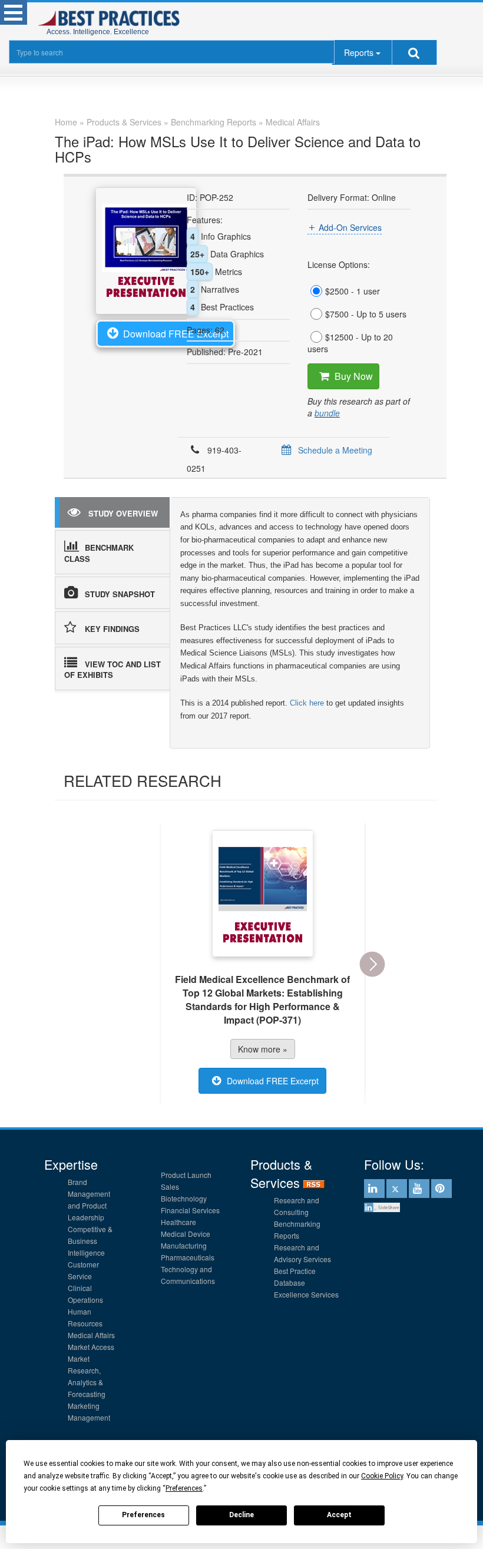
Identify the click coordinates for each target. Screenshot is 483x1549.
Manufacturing (184, 1245)
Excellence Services (306, 1294)
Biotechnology (184, 1198)
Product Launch (186, 1175)
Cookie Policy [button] (382, 1476)
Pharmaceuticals (187, 1257)
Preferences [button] (184, 1488)
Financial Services (190, 1210)
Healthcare (178, 1222)
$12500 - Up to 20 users (350, 343)
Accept (339, 1515)
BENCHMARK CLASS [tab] (99, 553)
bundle (327, 413)
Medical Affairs (91, 1335)
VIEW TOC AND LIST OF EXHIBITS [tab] (112, 669)
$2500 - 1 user (352, 291)
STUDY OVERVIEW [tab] (123, 513)
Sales (170, 1186)
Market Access (91, 1347)
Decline (241, 1515)
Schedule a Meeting (335, 450)
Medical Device (185, 1234)
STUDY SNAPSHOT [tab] (120, 594)
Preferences (143, 1515)
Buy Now (354, 376)
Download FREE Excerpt (176, 333)
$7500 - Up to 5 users (365, 314)
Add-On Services (350, 227)
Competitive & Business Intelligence (90, 1240)
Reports (358, 52)
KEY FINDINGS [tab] (112, 628)
